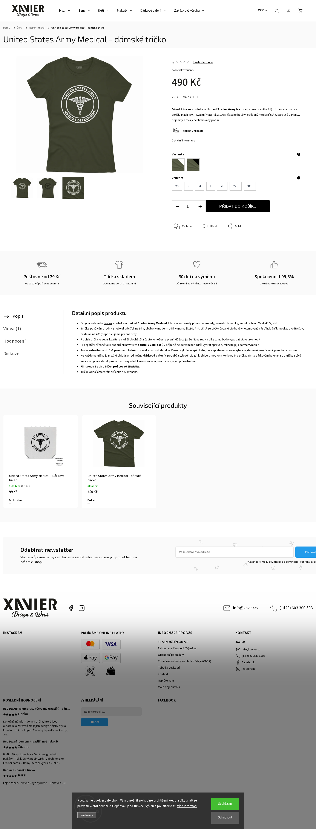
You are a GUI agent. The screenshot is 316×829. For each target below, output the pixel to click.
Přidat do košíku (237, 206)
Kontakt (163, 674)
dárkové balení (153, 356)
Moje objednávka (169, 687)
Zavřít (292, 240)
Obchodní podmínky (171, 655)
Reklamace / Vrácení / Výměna (177, 648)
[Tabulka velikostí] (175, 133)
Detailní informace (183, 140)
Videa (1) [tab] (12, 328)
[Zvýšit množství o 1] (200, 206)
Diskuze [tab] (11, 353)
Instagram (81, 608)
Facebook (71, 608)
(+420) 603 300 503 (296, 608)
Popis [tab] (18, 316)
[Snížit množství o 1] (177, 206)
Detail (91, 500)
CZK (261, 10)
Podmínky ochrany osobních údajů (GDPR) (184, 661)
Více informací (187, 806)
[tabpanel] (40, 461)
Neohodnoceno (203, 62)
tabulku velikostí (150, 345)
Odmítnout (225, 817)
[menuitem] (64, 10)
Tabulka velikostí (192, 131)
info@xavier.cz (246, 608)
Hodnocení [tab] (14, 341)
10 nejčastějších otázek (173, 642)
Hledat (94, 722)
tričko (187, 109)
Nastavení (86, 815)
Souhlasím (225, 804)
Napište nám (166, 681)
